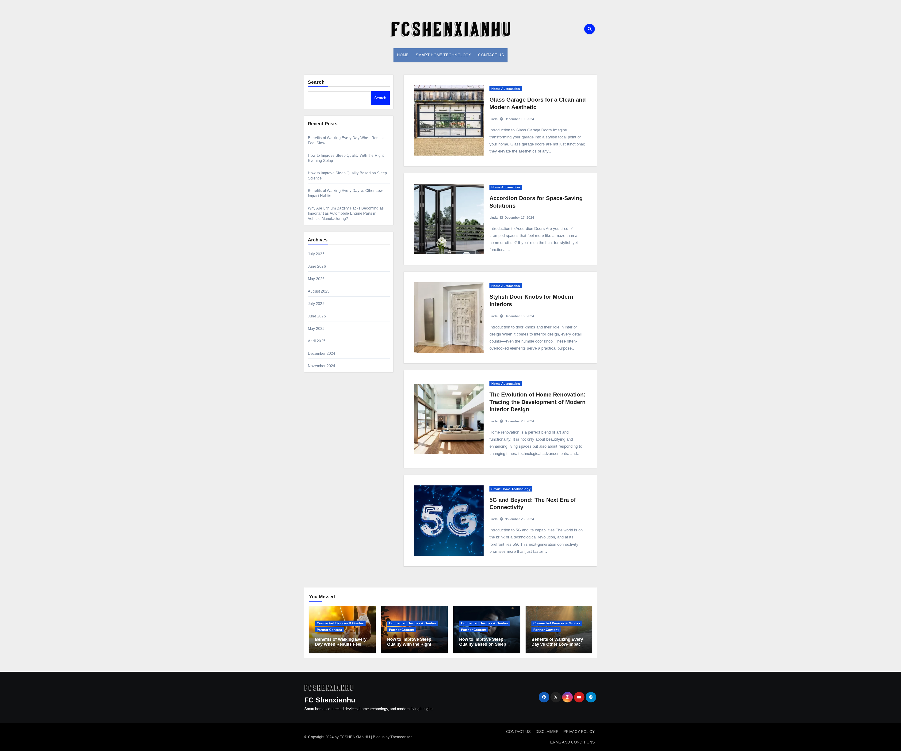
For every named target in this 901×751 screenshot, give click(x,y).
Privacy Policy (579, 732)
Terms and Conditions (571, 742)
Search (316, 82)
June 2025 (317, 316)
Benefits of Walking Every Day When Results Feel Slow (341, 644)
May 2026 (316, 279)
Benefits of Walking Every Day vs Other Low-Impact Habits (557, 644)
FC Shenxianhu (329, 700)
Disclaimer (547, 732)
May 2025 (316, 329)
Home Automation (505, 89)
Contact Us (491, 55)
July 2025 (316, 304)
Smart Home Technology (443, 55)
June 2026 (317, 266)
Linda (493, 119)
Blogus (379, 737)
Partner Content (329, 630)
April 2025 (316, 341)
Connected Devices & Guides (340, 623)
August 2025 (318, 291)
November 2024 (321, 366)
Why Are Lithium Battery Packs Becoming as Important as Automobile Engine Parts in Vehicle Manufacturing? (346, 213)
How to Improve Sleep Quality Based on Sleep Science (482, 644)
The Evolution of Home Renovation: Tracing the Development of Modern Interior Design (537, 401)
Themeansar (400, 737)
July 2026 (316, 254)
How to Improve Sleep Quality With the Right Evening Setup (409, 644)
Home (403, 55)
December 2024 (321, 353)
